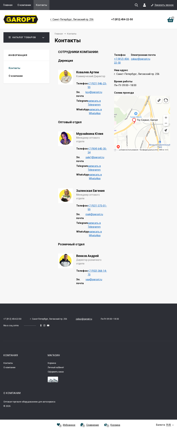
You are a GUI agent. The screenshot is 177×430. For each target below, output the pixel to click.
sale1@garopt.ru (95, 157)
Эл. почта (80, 94)
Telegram (82, 100)
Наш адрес (121, 70)
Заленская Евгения (90, 190)
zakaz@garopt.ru (140, 58)
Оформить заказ (56, 372)
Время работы (123, 81)
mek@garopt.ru (94, 214)
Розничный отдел (71, 244)
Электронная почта (143, 54)
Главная (7, 5)
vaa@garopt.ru (94, 279)
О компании (24, 5)
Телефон (82, 83)
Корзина (52, 363)
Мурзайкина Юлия (89, 133)
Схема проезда (124, 92)
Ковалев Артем (87, 72)
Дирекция (65, 60)
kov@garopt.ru (94, 92)
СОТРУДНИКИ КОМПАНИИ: (78, 52)
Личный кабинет (56, 367)
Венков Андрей (87, 256)
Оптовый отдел (70, 122)
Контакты (41, 5)
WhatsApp (82, 109)
